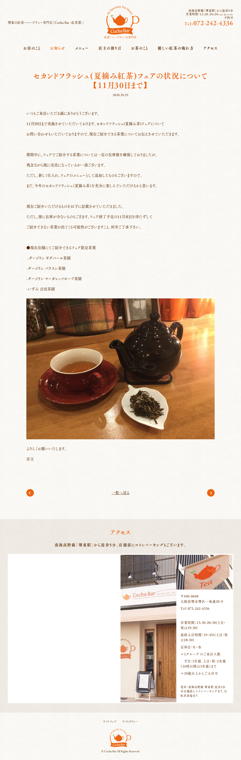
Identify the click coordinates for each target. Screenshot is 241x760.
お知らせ (57, 48)
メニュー (82, 48)
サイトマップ (109, 721)
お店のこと (31, 48)
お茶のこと (139, 48)
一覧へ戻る (120, 493)
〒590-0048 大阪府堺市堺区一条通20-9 (202, 598)
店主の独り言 (110, 48)
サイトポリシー (130, 721)
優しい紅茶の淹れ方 (176, 48)
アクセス (210, 48)
